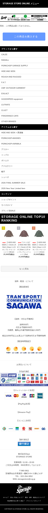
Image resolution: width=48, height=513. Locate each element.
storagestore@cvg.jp (26, 479)
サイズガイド (7, 205)
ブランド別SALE (8, 211)
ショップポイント (8, 199)
